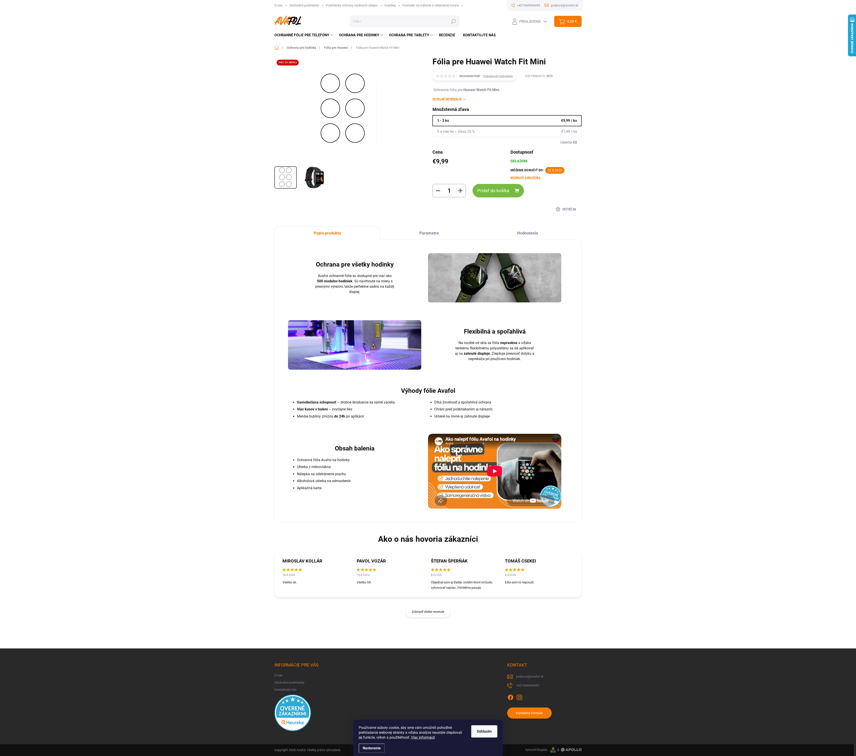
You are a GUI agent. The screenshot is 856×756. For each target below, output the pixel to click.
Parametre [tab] (429, 233)
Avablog (390, 5)
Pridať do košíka (493, 190)
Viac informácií (423, 737)
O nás (278, 5)
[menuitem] (304, 35)
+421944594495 (527, 685)
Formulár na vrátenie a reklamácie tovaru (430, 5)
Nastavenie (372, 748)
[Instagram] (519, 696)
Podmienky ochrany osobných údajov (352, 5)
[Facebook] (510, 696)
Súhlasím (484, 731)
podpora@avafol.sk (529, 676)
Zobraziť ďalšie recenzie (428, 611)
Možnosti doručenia (525, 177)
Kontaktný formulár (529, 713)
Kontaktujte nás (285, 689)
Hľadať (453, 21)
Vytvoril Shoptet (536, 750)
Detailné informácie (447, 99)
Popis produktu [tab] (327, 233)
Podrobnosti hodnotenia (498, 76)
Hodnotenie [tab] (527, 233)
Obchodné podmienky (304, 5)
